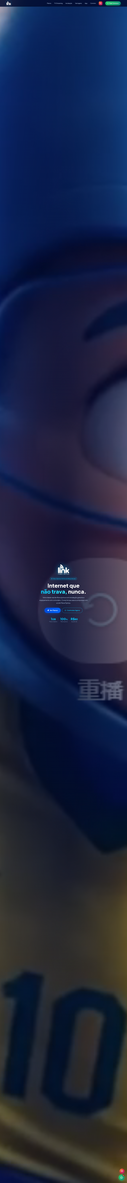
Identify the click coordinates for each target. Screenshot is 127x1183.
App (86, 3)
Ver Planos (54, 610)
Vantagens (78, 3)
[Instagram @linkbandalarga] (122, 1171)
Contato (93, 3)
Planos (49, 3)
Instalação (69, 3)
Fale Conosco (114, 3)
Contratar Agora (73, 610)
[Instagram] (100, 3)
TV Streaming (58, 3)
